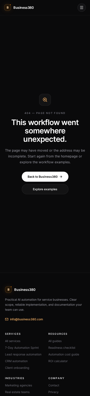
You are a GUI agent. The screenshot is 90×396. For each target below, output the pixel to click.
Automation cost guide (63, 354)
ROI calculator (58, 361)
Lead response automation (23, 354)
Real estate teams (17, 392)
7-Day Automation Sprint (22, 347)
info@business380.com (26, 319)
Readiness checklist (61, 347)
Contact (53, 385)
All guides (55, 341)
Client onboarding (17, 367)
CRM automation (16, 361)
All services (12, 341)
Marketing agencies (18, 385)
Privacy (53, 392)
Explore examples (45, 189)
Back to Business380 (43, 176)
